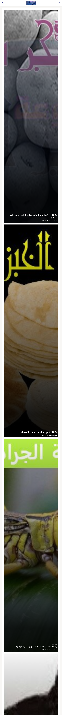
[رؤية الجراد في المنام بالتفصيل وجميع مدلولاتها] (31, 545)
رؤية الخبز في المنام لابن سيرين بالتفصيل (39, 432)
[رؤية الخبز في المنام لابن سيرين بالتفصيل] (31, 330)
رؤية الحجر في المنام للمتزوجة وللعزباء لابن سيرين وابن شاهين (33, 216)
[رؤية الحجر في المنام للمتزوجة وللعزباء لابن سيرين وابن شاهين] (31, 116)
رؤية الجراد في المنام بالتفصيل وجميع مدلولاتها (36, 647)
